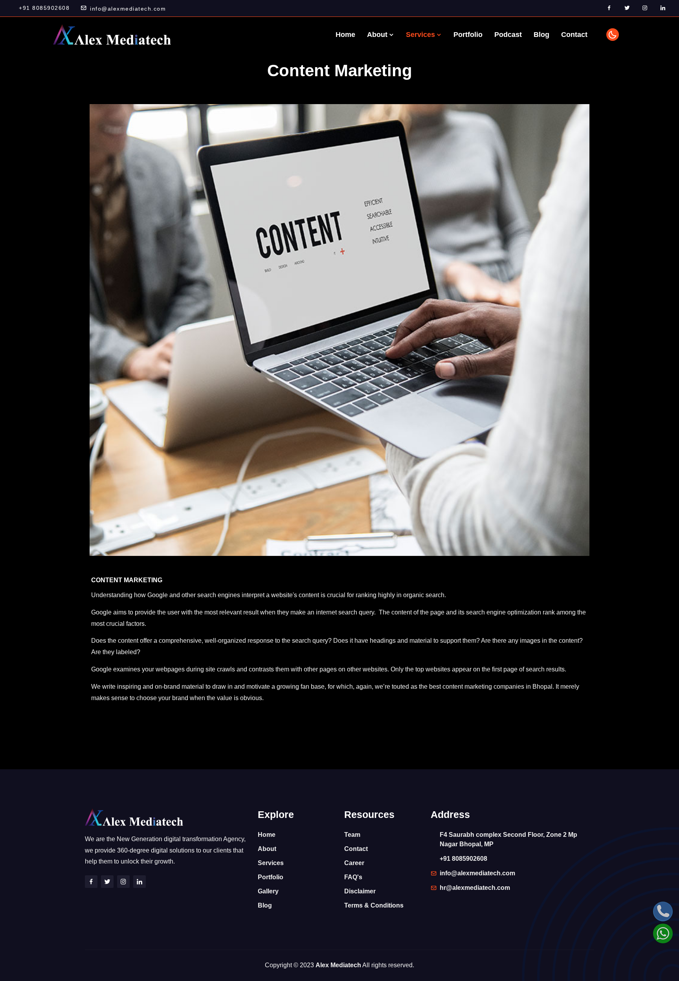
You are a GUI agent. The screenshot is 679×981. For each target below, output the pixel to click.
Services (421, 35)
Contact (574, 35)
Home (345, 35)
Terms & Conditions (374, 905)
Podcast (508, 35)
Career (354, 863)
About (378, 35)
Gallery (268, 891)
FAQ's (353, 877)
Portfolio (468, 35)
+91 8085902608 (44, 8)
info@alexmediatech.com (128, 9)
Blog (541, 35)
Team (352, 834)
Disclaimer (360, 891)
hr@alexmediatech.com (475, 887)
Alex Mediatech (338, 965)
